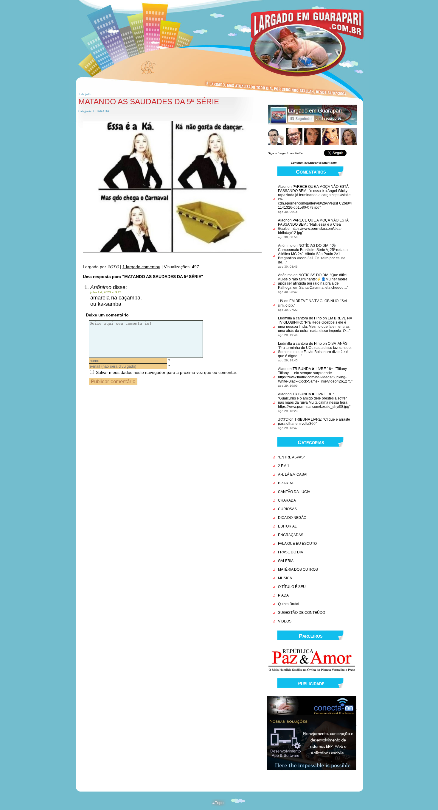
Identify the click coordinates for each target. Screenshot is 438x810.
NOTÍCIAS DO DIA (313, 246)
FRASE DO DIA (290, 552)
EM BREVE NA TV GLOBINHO (313, 301)
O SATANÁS (337, 343)
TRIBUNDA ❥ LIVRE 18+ (313, 369)
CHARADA (101, 111)
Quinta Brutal (288, 604)
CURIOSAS (287, 509)
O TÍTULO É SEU (292, 587)
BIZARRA (285, 483)
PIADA (283, 595)
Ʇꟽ (280, 301)
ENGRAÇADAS (290, 535)
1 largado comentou (141, 266)
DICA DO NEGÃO (292, 518)
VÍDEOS (284, 621)
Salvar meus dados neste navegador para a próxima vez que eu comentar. (166, 372)
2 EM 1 (283, 466)
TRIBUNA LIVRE (307, 419)
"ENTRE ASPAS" (291, 457)
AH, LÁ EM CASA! (292, 474)
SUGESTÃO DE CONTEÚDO (301, 613)
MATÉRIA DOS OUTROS (298, 569)
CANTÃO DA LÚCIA (294, 492)
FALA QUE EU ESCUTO (297, 543)
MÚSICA (285, 578)
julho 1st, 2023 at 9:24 (106, 292)
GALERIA (285, 561)
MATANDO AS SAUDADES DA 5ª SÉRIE (148, 101)
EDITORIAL (287, 526)
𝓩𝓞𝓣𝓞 (283, 419)
